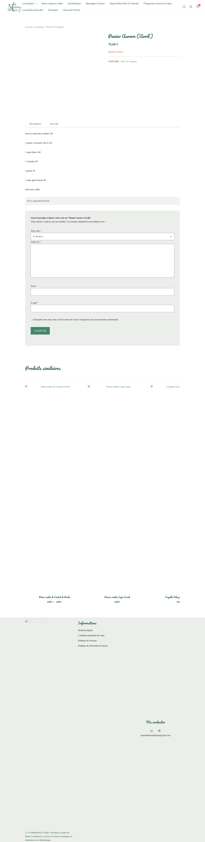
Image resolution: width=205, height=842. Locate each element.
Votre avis (36, 242)
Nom (34, 286)
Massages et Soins (95, 3)
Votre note (36, 231)
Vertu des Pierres (71, 10)
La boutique (28, 3)
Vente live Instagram (55, 27)
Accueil (28, 27)
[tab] (35, 123)
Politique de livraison (87, 640)
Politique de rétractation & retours (93, 646)
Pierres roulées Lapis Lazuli (117, 597)
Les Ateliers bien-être (32, 10)
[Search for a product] (184, 7)
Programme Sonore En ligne (158, 3)
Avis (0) (54, 123)
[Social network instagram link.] (151, 730)
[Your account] (191, 7)
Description (35, 123)
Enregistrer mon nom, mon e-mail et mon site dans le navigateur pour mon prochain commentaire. (76, 319)
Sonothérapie (74, 3)
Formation (53, 10)
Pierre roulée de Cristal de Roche (54, 597)
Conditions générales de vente (91, 635)
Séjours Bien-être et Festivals (124, 3)
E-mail (34, 303)
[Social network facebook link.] (159, 730)
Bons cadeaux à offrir (52, 3)
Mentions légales (85, 630)
